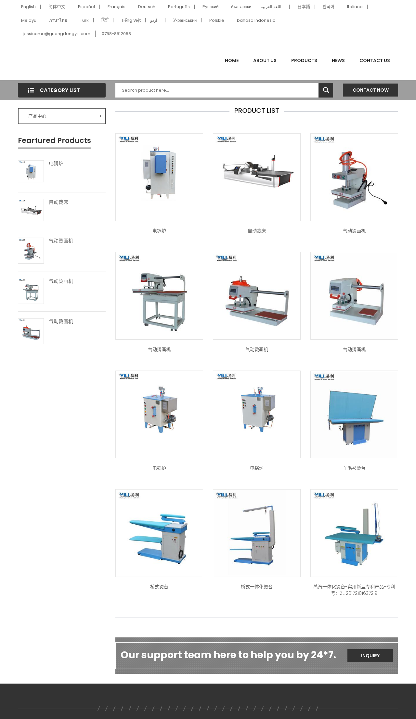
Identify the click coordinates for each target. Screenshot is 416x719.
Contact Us (374, 60)
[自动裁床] (31, 209)
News (338, 60)
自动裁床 (58, 202)
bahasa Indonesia (256, 20)
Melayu (28, 20)
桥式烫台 (159, 586)
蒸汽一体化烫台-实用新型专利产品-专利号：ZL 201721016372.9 (354, 589)
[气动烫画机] (31, 250)
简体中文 (56, 7)
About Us (265, 60)
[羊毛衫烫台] (354, 414)
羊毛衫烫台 (354, 468)
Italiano (355, 7)
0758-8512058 (116, 34)
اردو (153, 20)
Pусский (210, 7)
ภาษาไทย (58, 20)
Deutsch (146, 7)
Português (179, 7)
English (28, 7)
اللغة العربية (271, 7)
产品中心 (65, 116)
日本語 (303, 7)
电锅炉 (56, 163)
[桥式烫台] (159, 532)
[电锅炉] (31, 171)
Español (86, 7)
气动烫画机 (61, 241)
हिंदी (105, 20)
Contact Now (371, 90)
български (241, 7)
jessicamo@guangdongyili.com (56, 34)
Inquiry (370, 655)
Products (304, 60)
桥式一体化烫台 (257, 586)
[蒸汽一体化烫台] (256, 532)
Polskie (216, 20)
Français (116, 7)
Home (232, 60)
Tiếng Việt (131, 20)
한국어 (328, 7)
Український (185, 20)
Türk (84, 20)
